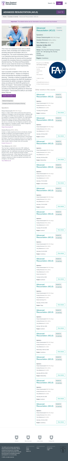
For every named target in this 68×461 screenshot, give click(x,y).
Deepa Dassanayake (7, 127)
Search (50, 3)
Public (27, 449)
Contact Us (49, 448)
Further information (8, 95)
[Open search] (54, 3)
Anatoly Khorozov (6, 143)
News (38, 448)
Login (48, 449)
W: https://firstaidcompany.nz (42, 84)
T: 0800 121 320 (40, 78)
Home (4, 17)
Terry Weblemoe (5, 160)
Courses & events (13, 17)
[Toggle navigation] (66, 3)
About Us (28, 451)
